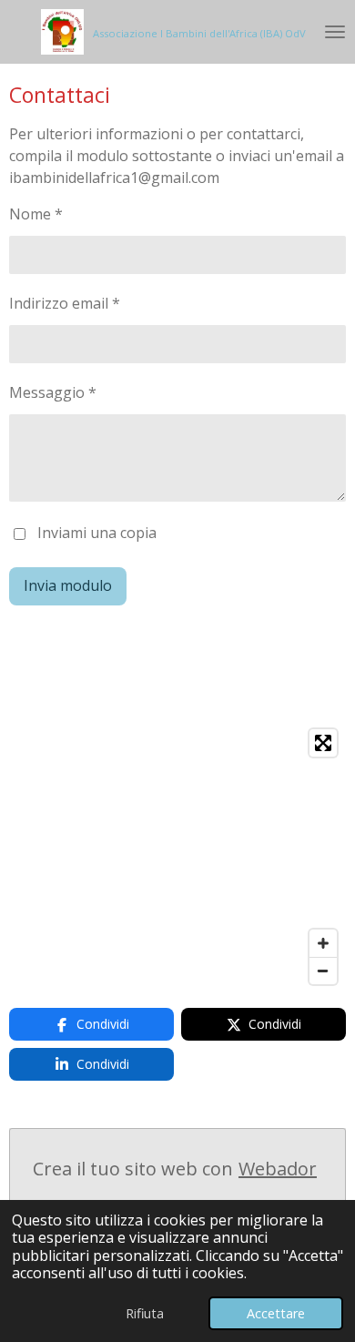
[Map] (177, 856)
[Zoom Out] (323, 970)
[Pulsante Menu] (335, 32)
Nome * (36, 214)
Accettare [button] (276, 1313)
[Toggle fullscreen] (323, 743)
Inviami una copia (97, 533)
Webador (277, 1168)
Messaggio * (52, 392)
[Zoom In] (323, 943)
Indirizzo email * (64, 303)
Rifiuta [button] (145, 1313)
